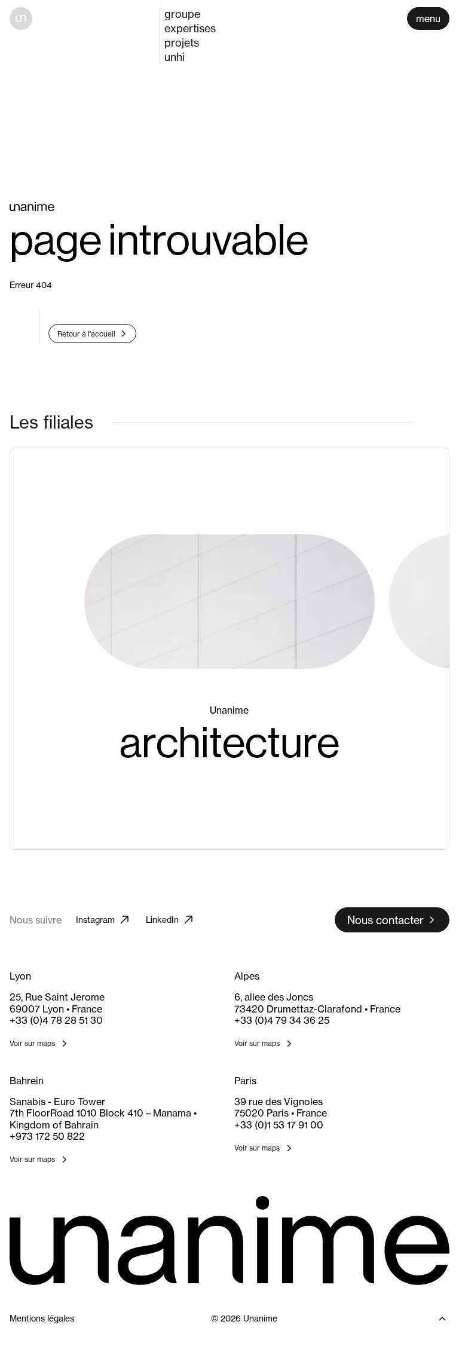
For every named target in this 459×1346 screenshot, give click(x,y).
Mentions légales (42, 1318)
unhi (174, 56)
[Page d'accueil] (21, 18)
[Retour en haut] (431, 1318)
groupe (182, 13)
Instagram (95, 919)
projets (181, 42)
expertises (190, 28)
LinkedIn (162, 919)
